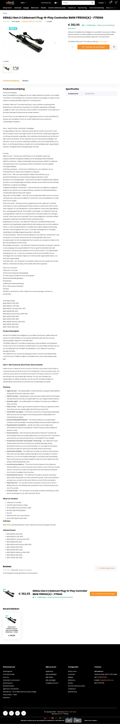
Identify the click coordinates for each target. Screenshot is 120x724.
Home (5, 13)
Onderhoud (72, 689)
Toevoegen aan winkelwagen (95, 47)
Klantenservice (46, 3)
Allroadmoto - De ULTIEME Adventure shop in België (19, 692)
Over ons (6, 677)
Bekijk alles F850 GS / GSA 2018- (32, 21)
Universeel (71, 674)
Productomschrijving (11, 81)
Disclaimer (6, 697)
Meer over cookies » (91, 720)
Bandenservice (8, 683)
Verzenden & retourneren (11, 680)
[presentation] (3, 43)
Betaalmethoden (8, 686)
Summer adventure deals (57, 8)
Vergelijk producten (52, 683)
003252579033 (102, 677)
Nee (77, 720)
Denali (18, 21)
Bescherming (72, 692)
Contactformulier (9, 674)
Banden (70, 683)
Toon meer (103, 41)
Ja (69, 720)
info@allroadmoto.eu (107, 680)
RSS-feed (73, 712)
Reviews (25, 81)
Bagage (70, 677)
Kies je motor (72, 671)
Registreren (49, 671)
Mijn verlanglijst (51, 680)
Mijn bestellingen (51, 674)
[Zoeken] (92, 3)
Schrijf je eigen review (107, 568)
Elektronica (71, 680)
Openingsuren (7, 671)
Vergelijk (49, 21)
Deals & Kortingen (112, 8)
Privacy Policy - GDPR (10, 695)
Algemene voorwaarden (11, 689)
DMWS (66, 712)
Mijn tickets (49, 677)
